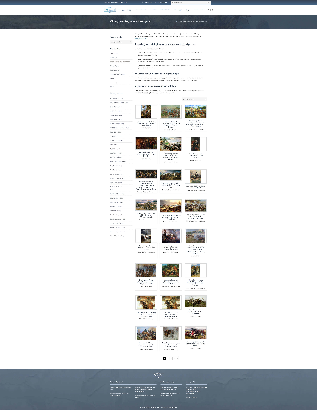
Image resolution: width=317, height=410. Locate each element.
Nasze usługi (129, 9)
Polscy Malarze (153, 9)
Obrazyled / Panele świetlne (117, 74)
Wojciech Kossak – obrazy (117, 236)
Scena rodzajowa (114, 82)
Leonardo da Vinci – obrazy (117, 178)
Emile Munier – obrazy (116, 119)
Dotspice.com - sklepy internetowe (169, 407)
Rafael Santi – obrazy (115, 206)
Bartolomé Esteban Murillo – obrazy (119, 102)
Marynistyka (113, 57)
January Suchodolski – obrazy (118, 161)
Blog (175, 9)
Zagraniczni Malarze (165, 9)
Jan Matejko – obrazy (115, 153)
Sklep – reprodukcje (140, 9)
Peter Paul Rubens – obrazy (117, 194)
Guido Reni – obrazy (115, 132)
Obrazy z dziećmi (114, 70)
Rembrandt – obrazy (115, 210)
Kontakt (202, 9)
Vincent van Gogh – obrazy (117, 223)
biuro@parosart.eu (162, 2)
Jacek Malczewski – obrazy (117, 149)
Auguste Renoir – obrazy (116, 98)
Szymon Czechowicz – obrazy (118, 219)
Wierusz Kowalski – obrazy (117, 227)
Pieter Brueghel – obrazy (116, 198)
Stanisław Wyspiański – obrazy (118, 215)
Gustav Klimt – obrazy (116, 136)
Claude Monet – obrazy (116, 115)
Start (119, 9)
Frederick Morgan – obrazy (117, 123)
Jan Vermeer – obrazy (116, 157)
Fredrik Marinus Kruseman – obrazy (119, 128)
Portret (112, 78)
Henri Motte (113, 144)
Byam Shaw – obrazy (116, 107)
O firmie (123, 9)
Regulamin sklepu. (168, 395)
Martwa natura (114, 53)
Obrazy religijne (114, 66)
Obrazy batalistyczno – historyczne (120, 61)
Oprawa (196, 9)
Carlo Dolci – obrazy (115, 111)
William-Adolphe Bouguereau (118, 231)
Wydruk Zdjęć (188, 9)
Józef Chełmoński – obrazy (117, 174)
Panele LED (180, 9)
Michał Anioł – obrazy (116, 182)
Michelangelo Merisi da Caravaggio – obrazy (120, 188)
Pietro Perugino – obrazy (116, 202)
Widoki (112, 87)
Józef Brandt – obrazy (116, 170)
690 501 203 (148, 2)
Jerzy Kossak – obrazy (116, 165)
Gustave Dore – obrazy (116, 140)
